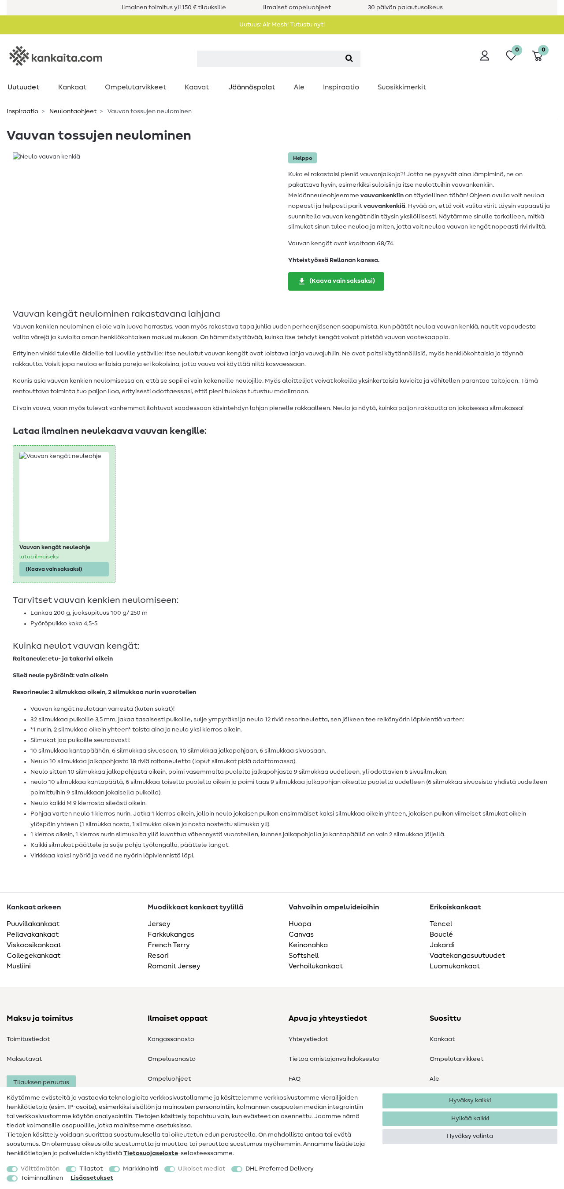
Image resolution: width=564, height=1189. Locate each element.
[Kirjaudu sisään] (484, 55)
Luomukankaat (455, 966)
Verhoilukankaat (316, 966)
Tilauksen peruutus (41, 1082)
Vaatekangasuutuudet (467, 955)
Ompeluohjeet (169, 1079)
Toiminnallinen (42, 1178)
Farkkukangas (171, 934)
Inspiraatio (341, 87)
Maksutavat (24, 1059)
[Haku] (349, 59)
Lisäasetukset (91, 1178)
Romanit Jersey (174, 966)
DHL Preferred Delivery (279, 1169)
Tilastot (91, 1169)
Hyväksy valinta (470, 1136)
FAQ (295, 1079)
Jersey (159, 923)
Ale (299, 87)
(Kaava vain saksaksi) (342, 281)
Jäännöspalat (251, 87)
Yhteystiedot (308, 1039)
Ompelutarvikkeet (135, 87)
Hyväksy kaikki (470, 1100)
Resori (158, 955)
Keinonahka (308, 945)
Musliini (19, 966)
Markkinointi (140, 1169)
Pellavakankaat (33, 934)
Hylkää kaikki (470, 1118)
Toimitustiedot (28, 1039)
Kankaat (72, 87)
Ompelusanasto (172, 1059)
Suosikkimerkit (402, 87)
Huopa (300, 923)
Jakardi (442, 945)
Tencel (441, 923)
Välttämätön (40, 1169)
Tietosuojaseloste (150, 1153)
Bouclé (441, 934)
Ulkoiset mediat (201, 1169)
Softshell (304, 955)
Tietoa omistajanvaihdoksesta (334, 1059)
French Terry (169, 945)
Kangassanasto (171, 1039)
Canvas (301, 934)
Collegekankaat (33, 955)
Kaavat (197, 87)
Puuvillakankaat (33, 923)
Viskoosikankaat (34, 945)
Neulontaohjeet (72, 111)
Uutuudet (23, 87)
